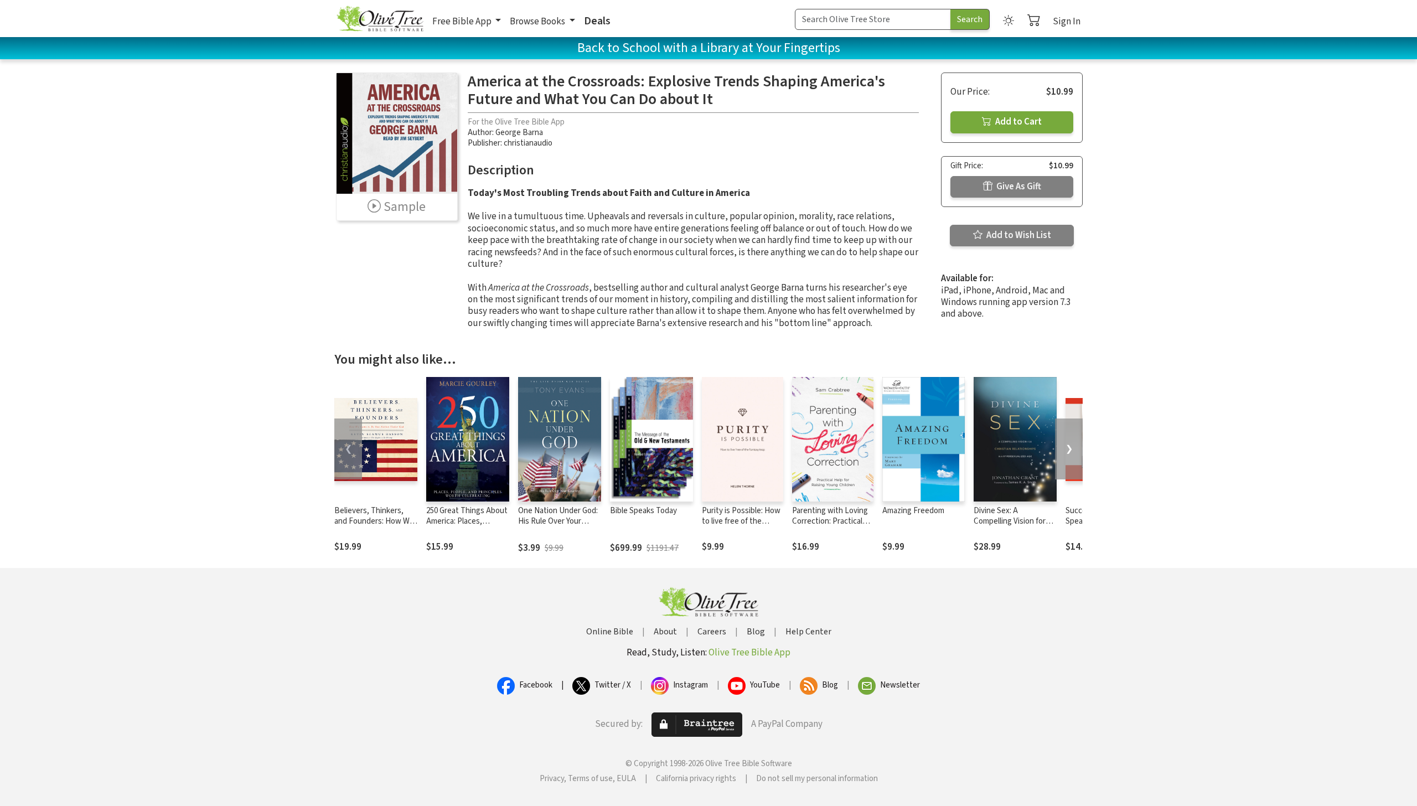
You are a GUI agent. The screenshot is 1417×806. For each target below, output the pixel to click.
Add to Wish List (1018, 235)
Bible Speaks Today (643, 510)
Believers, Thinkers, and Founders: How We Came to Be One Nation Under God (375, 526)
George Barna (519, 132)
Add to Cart (1018, 121)
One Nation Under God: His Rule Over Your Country (558, 521)
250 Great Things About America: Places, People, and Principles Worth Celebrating (467, 526)
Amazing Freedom (913, 510)
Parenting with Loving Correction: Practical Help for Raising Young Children (830, 526)
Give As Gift (1018, 186)
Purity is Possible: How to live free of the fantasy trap (741, 521)
